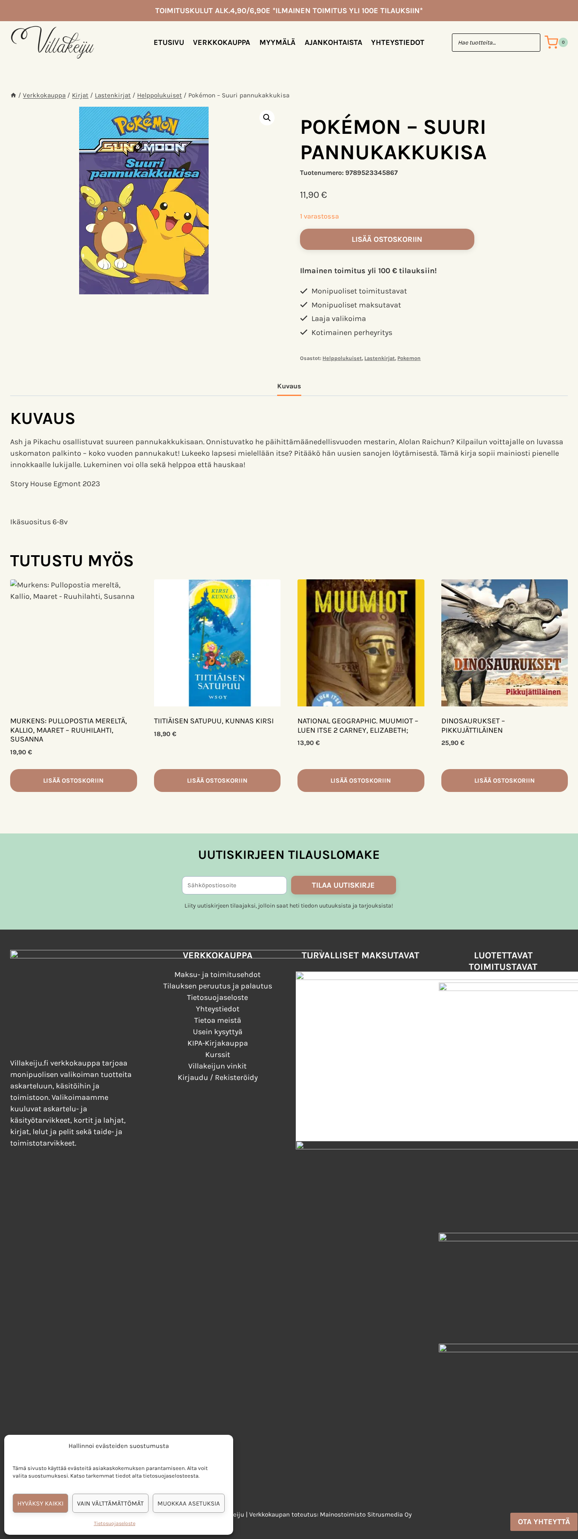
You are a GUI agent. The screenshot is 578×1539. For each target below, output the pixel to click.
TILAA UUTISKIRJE (343, 885)
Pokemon (409, 358)
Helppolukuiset (342, 358)
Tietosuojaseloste (114, 1523)
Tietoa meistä (217, 1020)
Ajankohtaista (333, 42)
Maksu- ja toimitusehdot (217, 974)
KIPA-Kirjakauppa (217, 1043)
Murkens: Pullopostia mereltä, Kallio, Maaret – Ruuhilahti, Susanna (68, 730)
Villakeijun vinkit (217, 1066)
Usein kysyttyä (217, 1031)
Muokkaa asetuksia (188, 1503)
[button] (267, 117)
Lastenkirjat (379, 358)
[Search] (529, 42)
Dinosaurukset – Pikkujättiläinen (473, 725)
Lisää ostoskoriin (387, 239)
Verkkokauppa (221, 42)
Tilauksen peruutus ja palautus (217, 986)
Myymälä (277, 42)
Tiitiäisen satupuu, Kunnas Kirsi (214, 720)
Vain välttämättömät (110, 1503)
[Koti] (13, 95)
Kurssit (217, 1054)
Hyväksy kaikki (40, 1503)
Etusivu (169, 42)
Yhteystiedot (397, 42)
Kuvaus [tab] (289, 386)
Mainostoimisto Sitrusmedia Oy (366, 1514)
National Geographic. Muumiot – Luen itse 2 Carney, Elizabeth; (357, 725)
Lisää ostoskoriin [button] (73, 780)
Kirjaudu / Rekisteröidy (218, 1077)
